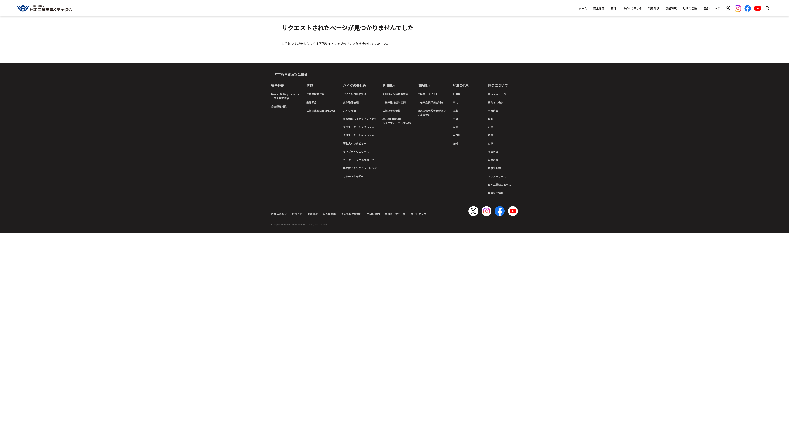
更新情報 (312, 214)
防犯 (309, 85)
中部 (455, 118)
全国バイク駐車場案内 (395, 94)
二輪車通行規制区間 (394, 102)
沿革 (490, 127)
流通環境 (424, 85)
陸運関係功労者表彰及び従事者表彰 (432, 112)
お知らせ (297, 214)
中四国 (457, 135)
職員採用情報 (496, 192)
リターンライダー (353, 176)
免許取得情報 (351, 102)
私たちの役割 (496, 102)
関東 (455, 110)
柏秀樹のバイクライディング (360, 118)
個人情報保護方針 (351, 214)
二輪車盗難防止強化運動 (320, 110)
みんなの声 (329, 214)
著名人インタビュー (354, 143)
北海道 (457, 94)
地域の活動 (461, 85)
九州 (455, 143)
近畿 (455, 127)
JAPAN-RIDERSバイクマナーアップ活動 (396, 121)
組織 (490, 135)
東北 (455, 102)
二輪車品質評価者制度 (430, 102)
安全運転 (277, 85)
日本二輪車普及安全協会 (289, 74)
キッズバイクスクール (356, 151)
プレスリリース (497, 176)
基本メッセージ (497, 94)
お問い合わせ (279, 214)
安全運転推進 (279, 106)
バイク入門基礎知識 (354, 94)
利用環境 (389, 85)
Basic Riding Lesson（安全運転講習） (285, 96)
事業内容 (493, 110)
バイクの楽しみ (354, 85)
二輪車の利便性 (391, 110)
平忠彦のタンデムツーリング (360, 168)
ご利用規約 (373, 214)
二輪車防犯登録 (315, 94)
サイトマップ (418, 214)
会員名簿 (493, 151)
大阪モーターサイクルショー (360, 135)
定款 (490, 143)
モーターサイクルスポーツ (358, 160)
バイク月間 (349, 110)
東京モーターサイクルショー (360, 127)
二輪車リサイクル (428, 94)
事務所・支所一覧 (395, 214)
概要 (490, 118)
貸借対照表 (494, 168)
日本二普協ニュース (499, 184)
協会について (498, 85)
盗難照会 (311, 102)
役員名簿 (493, 160)
